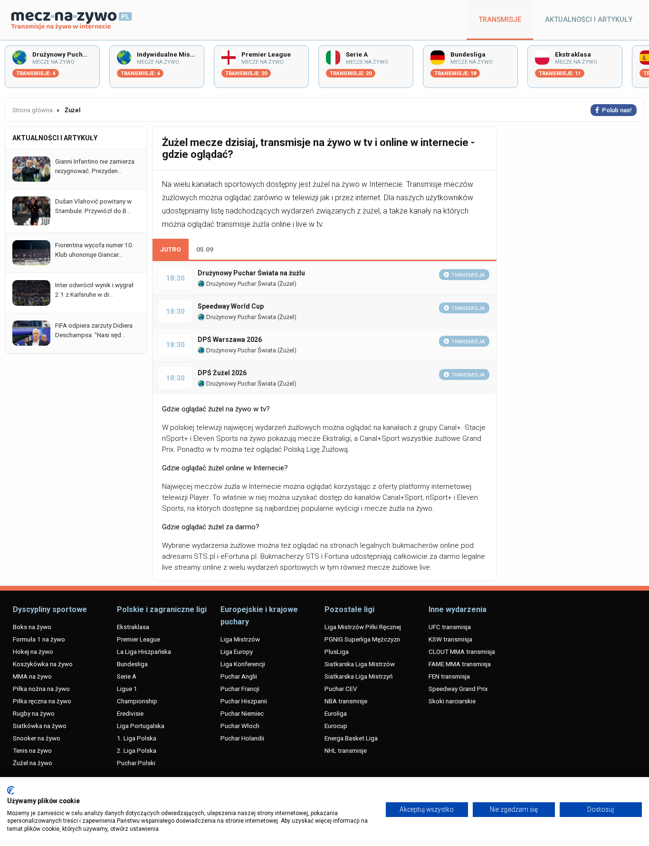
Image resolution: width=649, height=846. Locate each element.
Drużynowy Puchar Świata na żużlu (251, 273)
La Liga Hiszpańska (144, 651)
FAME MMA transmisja (460, 664)
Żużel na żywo (32, 763)
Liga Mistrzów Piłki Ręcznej (362, 627)
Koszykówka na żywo (43, 664)
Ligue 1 (127, 688)
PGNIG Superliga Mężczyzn (362, 639)
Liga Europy (236, 651)
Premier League (138, 639)
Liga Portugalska (140, 725)
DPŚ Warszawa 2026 (230, 339)
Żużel (286, 283)
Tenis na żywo (32, 750)
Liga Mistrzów (240, 639)
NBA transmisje (345, 701)
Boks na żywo (32, 627)
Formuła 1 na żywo (39, 639)
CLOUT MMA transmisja (462, 651)
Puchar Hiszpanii (243, 701)
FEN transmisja (449, 676)
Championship (137, 701)
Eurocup (335, 725)
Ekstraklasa (133, 627)
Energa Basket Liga (351, 738)
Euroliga (335, 713)
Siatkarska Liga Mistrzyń (358, 676)
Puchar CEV (340, 688)
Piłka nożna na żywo (41, 688)
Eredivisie (130, 713)
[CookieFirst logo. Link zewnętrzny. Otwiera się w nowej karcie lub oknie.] (10, 790)
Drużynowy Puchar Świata (240, 283)
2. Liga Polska (136, 750)
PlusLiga (336, 651)
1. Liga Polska (136, 738)
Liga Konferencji (242, 664)
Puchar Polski (136, 763)
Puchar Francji (239, 688)
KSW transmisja (450, 639)
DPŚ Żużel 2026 (222, 373)
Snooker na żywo (36, 738)
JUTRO (170, 249)
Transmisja (468, 275)
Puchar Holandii (242, 738)
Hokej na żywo (33, 651)
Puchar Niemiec (242, 713)
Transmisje (499, 20)
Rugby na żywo (34, 713)
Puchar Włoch (239, 725)
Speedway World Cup (231, 306)
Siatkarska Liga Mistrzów (359, 664)
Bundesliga (132, 664)
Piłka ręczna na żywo (42, 701)
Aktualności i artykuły (588, 20)
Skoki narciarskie (452, 701)
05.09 (204, 249)
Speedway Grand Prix (458, 688)
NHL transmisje (345, 750)
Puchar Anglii (238, 676)
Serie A (126, 676)
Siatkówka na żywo (40, 725)
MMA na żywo (32, 676)
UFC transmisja (450, 627)
